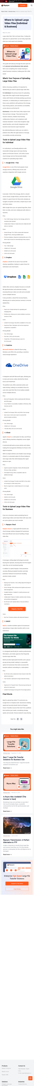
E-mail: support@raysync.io (24, 1073)
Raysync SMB (5, 1074)
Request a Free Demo (17, 883)
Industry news (11, 11)
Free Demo (22, 5)
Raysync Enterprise (6, 1068)
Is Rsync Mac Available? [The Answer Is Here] (14, 797)
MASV (4, 625)
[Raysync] (5, 5)
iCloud (8, 437)
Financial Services (22, 1084)
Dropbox (5, 262)
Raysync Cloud (7, 529)
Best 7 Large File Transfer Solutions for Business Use (13, 758)
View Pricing (17, 889)
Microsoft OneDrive (8, 349)
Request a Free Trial (17, 609)
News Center (4, 11)
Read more (6, 768)
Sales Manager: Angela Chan (23, 1070)
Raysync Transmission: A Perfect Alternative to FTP (16, 841)
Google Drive (6, 167)
